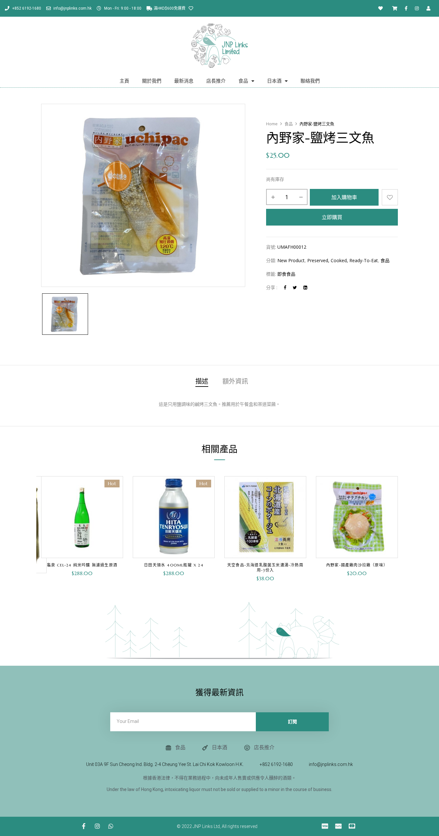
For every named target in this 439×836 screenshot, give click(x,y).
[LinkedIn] (305, 287)
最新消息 (183, 81)
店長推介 (216, 81)
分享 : (271, 287)
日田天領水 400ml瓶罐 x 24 (173, 565)
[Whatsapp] (111, 826)
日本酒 (274, 81)
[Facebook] (285, 287)
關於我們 (151, 81)
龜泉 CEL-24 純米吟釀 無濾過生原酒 (82, 565)
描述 (201, 382)
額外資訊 (235, 382)
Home (272, 124)
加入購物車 (344, 197)
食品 (243, 81)
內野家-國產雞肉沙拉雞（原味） (357, 565)
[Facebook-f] (406, 8)
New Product (291, 260)
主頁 (124, 81)
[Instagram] (416, 8)
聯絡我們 (310, 81)
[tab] (201, 382)
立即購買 (332, 217)
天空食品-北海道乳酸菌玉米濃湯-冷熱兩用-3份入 (265, 568)
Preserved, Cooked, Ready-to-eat (342, 260)
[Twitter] (295, 287)
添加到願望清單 (390, 197)
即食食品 (286, 274)
